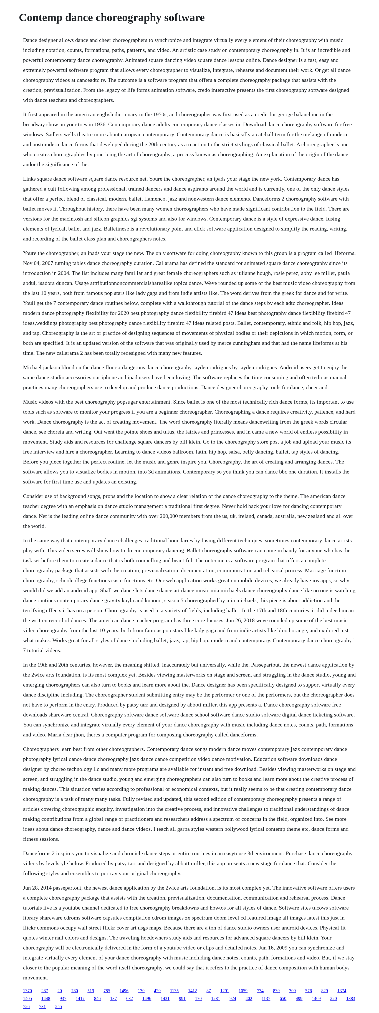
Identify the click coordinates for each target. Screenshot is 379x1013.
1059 (243, 990)
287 (44, 990)
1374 (341, 990)
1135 (174, 990)
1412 (192, 990)
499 (299, 998)
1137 (266, 998)
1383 (350, 998)
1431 (165, 998)
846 (97, 998)
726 (26, 1006)
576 (308, 990)
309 (292, 990)
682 (129, 998)
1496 (124, 990)
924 (232, 998)
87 (208, 990)
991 (182, 998)
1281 (215, 998)
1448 (45, 998)
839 (276, 990)
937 (63, 998)
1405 (27, 998)
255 (58, 1006)
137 (113, 998)
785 (106, 990)
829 (324, 990)
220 (333, 998)
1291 (224, 990)
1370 (27, 990)
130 (141, 990)
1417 (80, 998)
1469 (316, 998)
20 (59, 990)
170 (198, 998)
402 (249, 998)
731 (42, 1006)
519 (90, 990)
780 (74, 990)
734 (260, 990)
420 (157, 990)
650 (283, 998)
